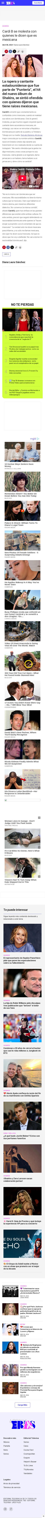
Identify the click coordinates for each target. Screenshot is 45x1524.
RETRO (22, 1324)
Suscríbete (38, 3)
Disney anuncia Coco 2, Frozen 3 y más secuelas (23, 372)
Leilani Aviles (24, 1297)
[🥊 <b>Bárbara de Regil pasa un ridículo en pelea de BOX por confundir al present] (10, 1348)
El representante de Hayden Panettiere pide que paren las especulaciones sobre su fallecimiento (21, 960)
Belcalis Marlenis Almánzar (31, 135)
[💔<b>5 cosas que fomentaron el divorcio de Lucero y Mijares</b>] (10, 1329)
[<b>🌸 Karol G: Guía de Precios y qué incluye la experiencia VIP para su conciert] (22, 1201)
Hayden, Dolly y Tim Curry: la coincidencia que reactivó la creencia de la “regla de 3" (21, 337)
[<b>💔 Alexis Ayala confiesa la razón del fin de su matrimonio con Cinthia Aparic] (22, 1073)
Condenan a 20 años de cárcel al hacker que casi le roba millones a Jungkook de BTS (22, 1050)
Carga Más (22, 1405)
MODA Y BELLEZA (9, 1133)
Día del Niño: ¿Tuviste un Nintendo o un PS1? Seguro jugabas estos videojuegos (24, 392)
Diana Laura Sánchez (21, 45)
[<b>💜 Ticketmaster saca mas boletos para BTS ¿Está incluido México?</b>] (10, 1291)
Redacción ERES (25, 1358)
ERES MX (23, 1318)
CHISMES (5, 26)
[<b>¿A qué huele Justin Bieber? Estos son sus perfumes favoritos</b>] (22, 1116)
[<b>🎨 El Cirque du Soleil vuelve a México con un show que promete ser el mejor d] (22, 1244)
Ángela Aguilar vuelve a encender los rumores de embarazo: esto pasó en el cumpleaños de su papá (23, 361)
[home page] (10, 3)
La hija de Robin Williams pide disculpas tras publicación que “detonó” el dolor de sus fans (21, 1005)
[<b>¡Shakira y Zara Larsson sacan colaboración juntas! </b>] (22, 1158)
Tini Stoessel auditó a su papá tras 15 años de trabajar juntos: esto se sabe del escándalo (24, 349)
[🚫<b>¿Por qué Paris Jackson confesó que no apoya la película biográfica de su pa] (10, 1309)
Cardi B (6, 254)
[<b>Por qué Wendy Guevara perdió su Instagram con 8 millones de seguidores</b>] (10, 1370)
